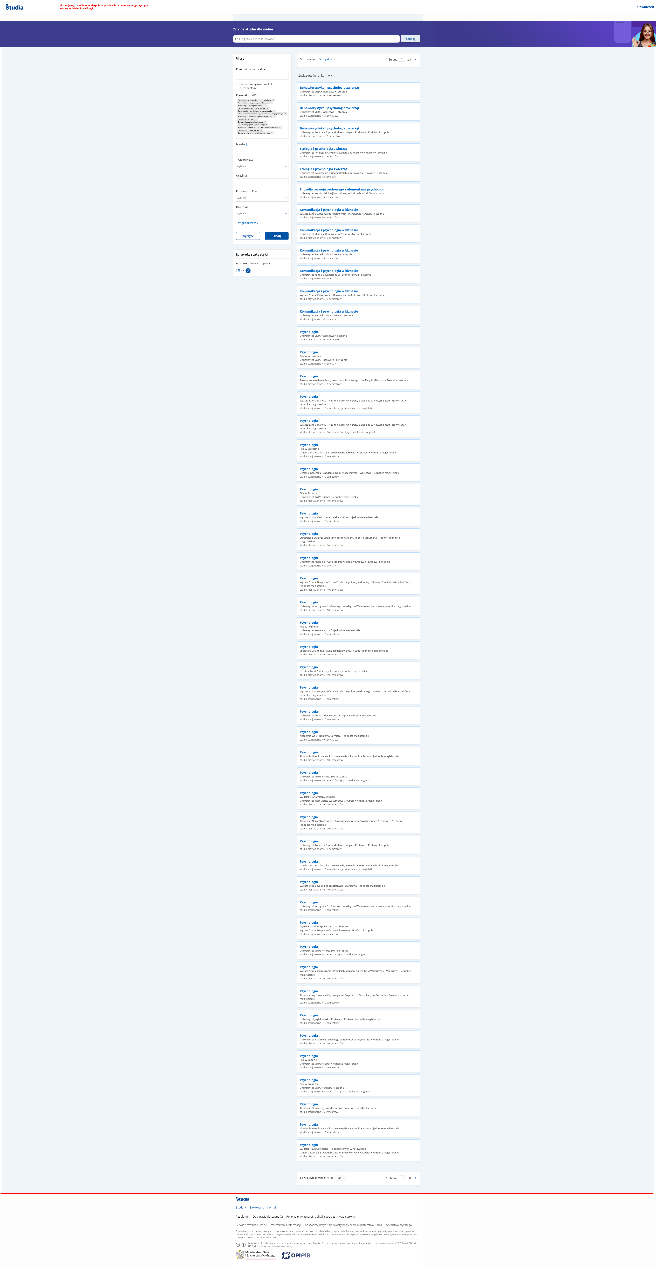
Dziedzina (242, 207)
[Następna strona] (415, 59)
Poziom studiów (246, 191)
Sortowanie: (308, 59)
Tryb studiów (244, 160)
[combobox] (262, 74)
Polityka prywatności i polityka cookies (310, 1216)
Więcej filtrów (247, 223)
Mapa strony (347, 1216)
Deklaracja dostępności (268, 1216)
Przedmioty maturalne (250, 69)
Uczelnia (241, 175)
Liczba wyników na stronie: (317, 1178)
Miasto (240, 144)
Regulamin (242, 1216)
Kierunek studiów (247, 95)
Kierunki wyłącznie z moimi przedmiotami (256, 86)
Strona (393, 59)
